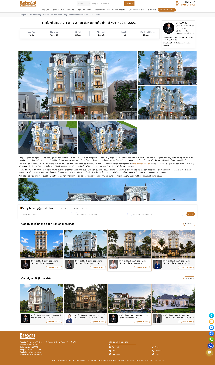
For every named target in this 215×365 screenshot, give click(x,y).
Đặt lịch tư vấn (54, 267)
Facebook (130, 347)
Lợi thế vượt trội (119, 10)
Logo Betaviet (28, 3)
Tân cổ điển (54, 35)
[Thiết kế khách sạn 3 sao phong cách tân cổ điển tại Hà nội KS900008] (41, 244)
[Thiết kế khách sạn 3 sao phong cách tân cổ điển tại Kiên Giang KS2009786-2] (173, 244)
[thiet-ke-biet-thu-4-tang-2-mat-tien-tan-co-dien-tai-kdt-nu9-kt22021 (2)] (167, 103)
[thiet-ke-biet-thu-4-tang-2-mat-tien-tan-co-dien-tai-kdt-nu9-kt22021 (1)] (167, 68)
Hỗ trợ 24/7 (185, 3)
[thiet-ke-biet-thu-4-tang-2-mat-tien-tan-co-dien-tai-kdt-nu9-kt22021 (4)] (47, 137)
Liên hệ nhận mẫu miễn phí (211, 321)
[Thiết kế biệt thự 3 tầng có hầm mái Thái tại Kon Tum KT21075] (41, 298)
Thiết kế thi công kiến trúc (38, 15)
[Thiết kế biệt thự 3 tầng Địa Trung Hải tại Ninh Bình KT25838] (129, 298)
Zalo (130, 350)
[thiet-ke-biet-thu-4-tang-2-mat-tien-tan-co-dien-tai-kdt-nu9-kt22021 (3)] (107, 137)
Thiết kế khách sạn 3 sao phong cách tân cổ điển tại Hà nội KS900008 (44, 262)
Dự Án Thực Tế (67, 10)
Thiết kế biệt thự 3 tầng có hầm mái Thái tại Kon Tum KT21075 (46, 316)
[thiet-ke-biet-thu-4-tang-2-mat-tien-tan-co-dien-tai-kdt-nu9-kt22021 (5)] (77, 85)
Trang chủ (23, 15)
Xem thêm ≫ (189, 224)
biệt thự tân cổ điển (141, 164)
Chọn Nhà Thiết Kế (84, 10)
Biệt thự (31, 35)
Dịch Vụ (55, 10)
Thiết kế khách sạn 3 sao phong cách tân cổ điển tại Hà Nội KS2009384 (132, 262)
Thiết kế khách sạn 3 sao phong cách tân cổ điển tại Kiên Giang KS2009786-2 (176, 262)
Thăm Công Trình (102, 10)
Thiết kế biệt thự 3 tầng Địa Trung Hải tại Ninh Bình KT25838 (133, 316)
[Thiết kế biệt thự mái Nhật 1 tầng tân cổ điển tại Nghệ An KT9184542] (173, 298)
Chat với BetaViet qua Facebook (211, 327)
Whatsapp (130, 354)
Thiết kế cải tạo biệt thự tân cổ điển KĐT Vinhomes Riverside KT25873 (90, 316)
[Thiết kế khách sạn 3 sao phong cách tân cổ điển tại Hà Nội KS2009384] (129, 244)
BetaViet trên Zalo (211, 333)
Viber (173, 354)
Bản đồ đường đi (211, 315)
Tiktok (173, 347)
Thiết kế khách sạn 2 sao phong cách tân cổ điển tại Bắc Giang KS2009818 (88, 262)
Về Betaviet (152, 10)
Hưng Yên (101, 35)
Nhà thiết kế (178, 34)
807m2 (78, 35)
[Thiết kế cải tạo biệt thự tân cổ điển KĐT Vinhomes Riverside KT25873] (85, 298)
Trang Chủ (45, 10)
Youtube (173, 350)
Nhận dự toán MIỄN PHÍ (167, 10)
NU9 (124, 35)
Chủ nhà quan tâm (136, 10)
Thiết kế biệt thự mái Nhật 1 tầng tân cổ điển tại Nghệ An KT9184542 (178, 316)
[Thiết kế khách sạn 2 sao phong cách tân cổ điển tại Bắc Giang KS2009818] (85, 244)
